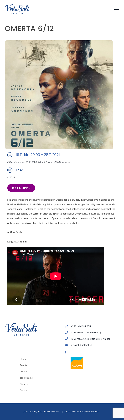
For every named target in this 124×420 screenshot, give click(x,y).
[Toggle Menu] (117, 10)
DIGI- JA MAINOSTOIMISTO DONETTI (83, 411)
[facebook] (65, 352)
